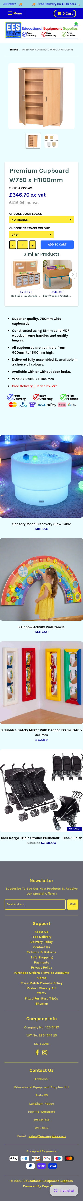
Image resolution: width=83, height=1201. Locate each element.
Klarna (42, 978)
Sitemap (41, 1003)
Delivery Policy (41, 942)
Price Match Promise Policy (41, 983)
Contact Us (41, 947)
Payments (41, 962)
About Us (41, 932)
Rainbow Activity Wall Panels (41, 627)
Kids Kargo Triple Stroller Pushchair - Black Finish (41, 838)
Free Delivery (41, 937)
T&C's (41, 993)
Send (72, 904)
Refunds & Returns (41, 952)
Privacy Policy (41, 967)
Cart (67, 13)
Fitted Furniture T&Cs (41, 998)
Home (14, 49)
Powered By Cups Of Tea (41, 1186)
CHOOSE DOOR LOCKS (25, 213)
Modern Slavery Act (41, 988)
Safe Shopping (41, 957)
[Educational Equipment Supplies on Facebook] (37, 1053)
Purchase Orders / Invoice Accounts (41, 973)
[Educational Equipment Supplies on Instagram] (44, 1053)
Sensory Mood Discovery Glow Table (41, 524)
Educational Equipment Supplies (48, 1181)
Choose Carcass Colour (29, 228)
